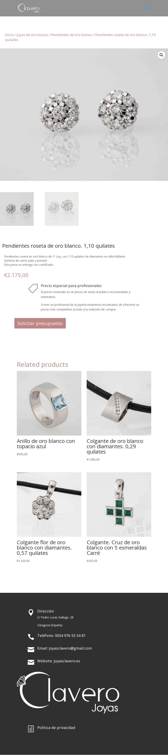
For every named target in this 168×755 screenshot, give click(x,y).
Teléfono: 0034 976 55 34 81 (61, 635)
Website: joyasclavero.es (58, 660)
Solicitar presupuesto (40, 323)
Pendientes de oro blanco (71, 34)
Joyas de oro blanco (32, 34)
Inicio (9, 34)
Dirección (45, 611)
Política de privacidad (56, 727)
